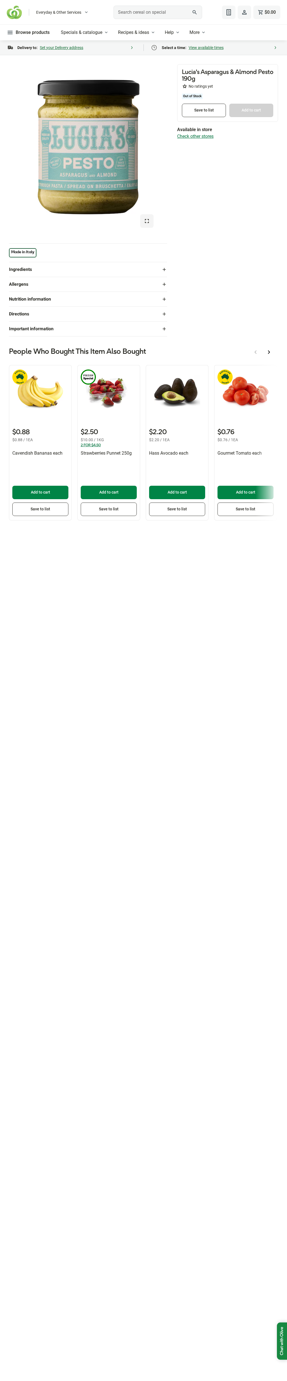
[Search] (195, 12)
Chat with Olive (282, 1341)
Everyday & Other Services (58, 12)
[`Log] (244, 12)
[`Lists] (228, 12)
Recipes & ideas (133, 32)
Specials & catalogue (81, 32)
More (194, 32)
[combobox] (158, 12)
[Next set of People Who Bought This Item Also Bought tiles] (269, 352)
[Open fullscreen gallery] (147, 221)
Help (169, 32)
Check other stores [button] (195, 136)
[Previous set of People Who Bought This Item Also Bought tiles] (255, 352)
